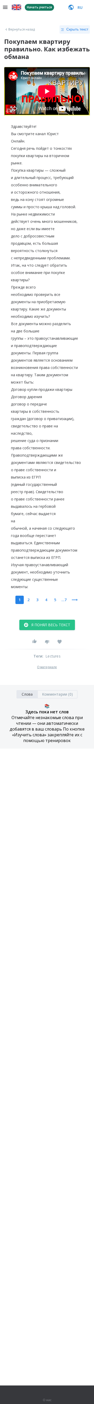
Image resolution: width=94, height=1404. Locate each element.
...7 (64, 599)
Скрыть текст (77, 29)
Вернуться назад (21, 29)
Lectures (53, 656)
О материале (47, 667)
